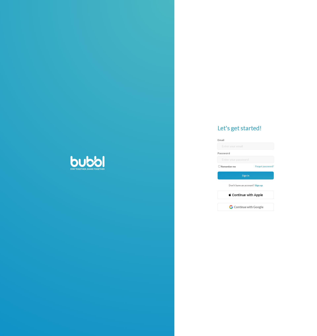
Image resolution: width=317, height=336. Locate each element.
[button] (245, 195)
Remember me (228, 166)
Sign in (245, 175)
